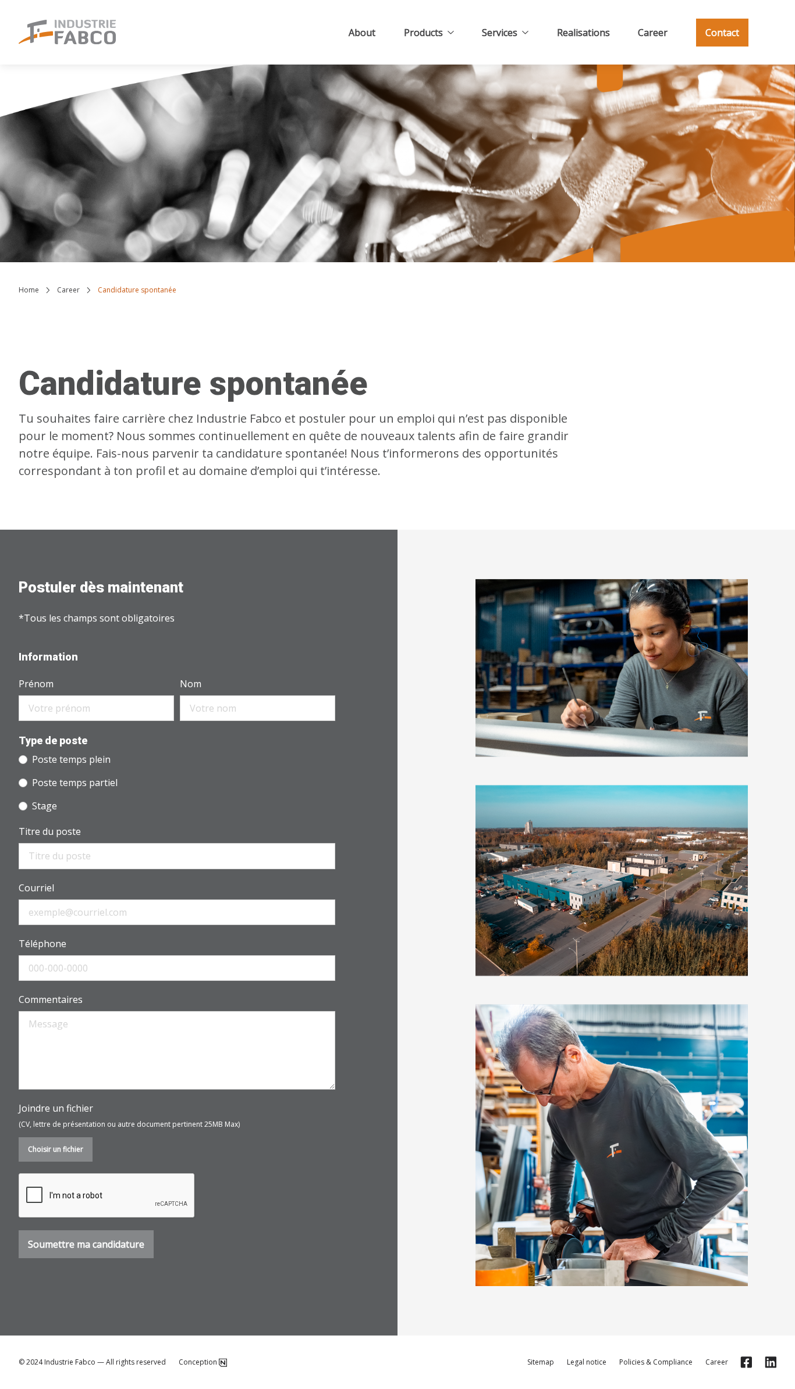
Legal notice (586, 1362)
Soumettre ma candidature (86, 1244)
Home (29, 290)
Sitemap (540, 1362)
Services (499, 32)
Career (653, 32)
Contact (722, 32)
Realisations (583, 32)
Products (423, 32)
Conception (198, 1362)
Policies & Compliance (656, 1362)
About (362, 32)
